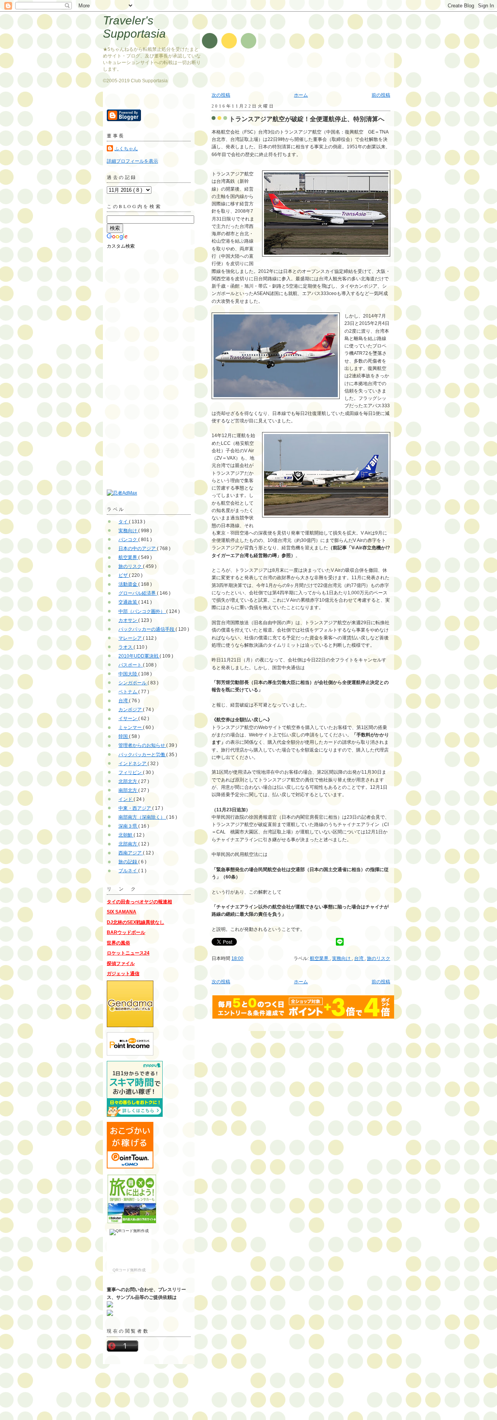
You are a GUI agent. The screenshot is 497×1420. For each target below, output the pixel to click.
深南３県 (128, 826)
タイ (123, 521)
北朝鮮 (126, 835)
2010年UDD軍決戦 (139, 656)
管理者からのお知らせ (142, 745)
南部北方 (128, 790)
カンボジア (130, 709)
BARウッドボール (126, 932)
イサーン (128, 718)
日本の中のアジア (137, 548)
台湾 (359, 958)
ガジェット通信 (123, 973)
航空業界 (320, 958)
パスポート (130, 665)
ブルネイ (128, 870)
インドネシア (133, 763)
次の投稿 (221, 95)
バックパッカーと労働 (142, 754)
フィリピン (130, 772)
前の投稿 (381, 95)
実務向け (342, 958)
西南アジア (130, 853)
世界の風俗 (118, 943)
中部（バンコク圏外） (142, 611)
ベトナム (128, 691)
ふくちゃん (126, 148)
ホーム (301, 95)
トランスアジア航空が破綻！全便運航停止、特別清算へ (306, 119)
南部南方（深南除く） (142, 817)
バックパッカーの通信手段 (147, 629)
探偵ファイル (121, 963)
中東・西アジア (135, 808)
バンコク (128, 539)
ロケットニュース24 (128, 953)
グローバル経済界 (137, 593)
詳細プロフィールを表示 (132, 161)
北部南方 (128, 844)
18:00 (237, 958)
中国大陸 (128, 674)
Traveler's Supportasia (134, 27)
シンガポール (133, 683)
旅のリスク (378, 958)
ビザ (123, 575)
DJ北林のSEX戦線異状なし (135, 922)
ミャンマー (130, 727)
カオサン (128, 620)
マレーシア (130, 638)
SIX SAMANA (121, 912)
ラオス (126, 647)
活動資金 (128, 584)
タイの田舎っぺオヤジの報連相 (139, 901)
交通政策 (128, 602)
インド (126, 799)
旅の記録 (128, 861)
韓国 (123, 736)
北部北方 (128, 781)
